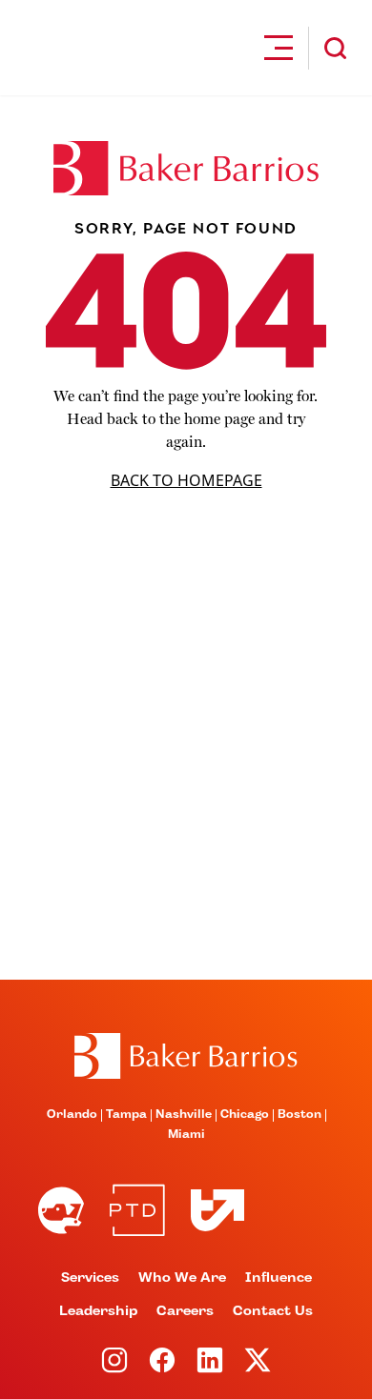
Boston (299, 1115)
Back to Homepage (186, 480)
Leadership (98, 1311)
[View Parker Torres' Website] (137, 1210)
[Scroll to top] (185, 1056)
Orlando (72, 1115)
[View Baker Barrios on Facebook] (162, 1360)
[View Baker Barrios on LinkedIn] (210, 1360)
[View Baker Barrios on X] (257, 1360)
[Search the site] (335, 48)
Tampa (126, 1115)
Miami (186, 1135)
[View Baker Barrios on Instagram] (114, 1360)
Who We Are (182, 1278)
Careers (185, 1311)
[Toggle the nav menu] (278, 47)
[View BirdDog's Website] (61, 1210)
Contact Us (273, 1311)
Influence (278, 1278)
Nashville (183, 1115)
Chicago (244, 1115)
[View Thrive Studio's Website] (210, 1209)
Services (90, 1278)
